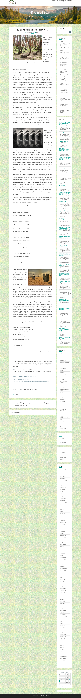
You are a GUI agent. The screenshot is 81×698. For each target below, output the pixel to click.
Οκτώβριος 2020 (63, 592)
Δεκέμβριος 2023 (63, 522)
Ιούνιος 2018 (62, 647)
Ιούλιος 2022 (62, 546)
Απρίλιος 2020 (62, 601)
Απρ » (62, 686)
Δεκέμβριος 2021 (63, 561)
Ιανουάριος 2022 (63, 559)
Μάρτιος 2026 (62, 478)
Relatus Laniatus (63, 355)
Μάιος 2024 (62, 511)
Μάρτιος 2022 (62, 555)
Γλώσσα (16, 394)
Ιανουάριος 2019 (63, 632)
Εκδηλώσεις (62, 372)
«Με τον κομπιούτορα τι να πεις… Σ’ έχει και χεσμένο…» (64, 54)
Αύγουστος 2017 (63, 658)
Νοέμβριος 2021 (63, 564)
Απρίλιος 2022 (62, 553)
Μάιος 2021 (62, 577)
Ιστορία (61, 392)
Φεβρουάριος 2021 (63, 583)
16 (59, 681)
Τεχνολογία (62, 421)
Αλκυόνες (61, 358)
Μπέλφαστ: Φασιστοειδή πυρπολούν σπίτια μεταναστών (64, 49)
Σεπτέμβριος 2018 (63, 640)
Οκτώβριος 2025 (63, 489)
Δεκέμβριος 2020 (63, 588)
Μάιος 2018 (62, 649)
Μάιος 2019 (62, 623)
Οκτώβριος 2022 (63, 542)
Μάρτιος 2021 (62, 581)
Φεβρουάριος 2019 (63, 629)
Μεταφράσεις (62, 399)
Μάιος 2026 (62, 474)
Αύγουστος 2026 (63, 469)
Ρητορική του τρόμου (64, 96)
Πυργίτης (38, 32)
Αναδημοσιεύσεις (63, 360)
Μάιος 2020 (62, 599)
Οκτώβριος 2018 (63, 638)
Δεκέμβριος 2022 (63, 537)
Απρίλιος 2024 (62, 513)
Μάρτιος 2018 (62, 654)
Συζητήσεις (62, 412)
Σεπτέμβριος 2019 (63, 616)
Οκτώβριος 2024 (63, 500)
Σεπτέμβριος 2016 (63, 665)
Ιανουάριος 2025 (63, 496)
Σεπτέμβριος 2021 (63, 568)
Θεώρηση (61, 384)
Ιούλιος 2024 (62, 507)
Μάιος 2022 (62, 551)
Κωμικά (61, 394)
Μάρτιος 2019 (62, 627)
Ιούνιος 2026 (62, 471)
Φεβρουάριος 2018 (63, 656)
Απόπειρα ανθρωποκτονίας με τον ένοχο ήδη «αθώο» (64, 89)
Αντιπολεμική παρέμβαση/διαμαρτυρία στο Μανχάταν (65, 99)
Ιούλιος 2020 (62, 594)
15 (69, 679)
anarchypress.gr (63, 457)
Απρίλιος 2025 (62, 493)
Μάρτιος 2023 (62, 533)
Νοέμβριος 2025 (63, 487)
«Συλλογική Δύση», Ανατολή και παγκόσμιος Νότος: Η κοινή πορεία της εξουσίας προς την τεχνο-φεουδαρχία (64, 60)
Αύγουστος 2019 (63, 619)
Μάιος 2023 (62, 529)
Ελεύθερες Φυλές (63, 374)
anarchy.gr (62, 459)
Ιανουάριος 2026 (63, 482)
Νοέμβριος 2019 (63, 612)
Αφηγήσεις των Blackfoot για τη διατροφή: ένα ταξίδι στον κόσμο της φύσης (21, 404)
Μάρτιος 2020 (62, 603)
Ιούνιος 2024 (62, 509)
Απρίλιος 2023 (62, 531)
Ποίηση (61, 404)
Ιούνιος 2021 (62, 575)
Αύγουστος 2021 (63, 570)
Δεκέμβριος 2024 (63, 498)
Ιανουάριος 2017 (63, 662)
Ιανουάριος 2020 (63, 608)
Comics (61, 353)
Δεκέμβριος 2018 (63, 634)
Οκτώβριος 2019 (63, 614)
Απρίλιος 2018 (62, 651)
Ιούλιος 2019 (62, 621)
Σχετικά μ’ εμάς (63, 438)
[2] (24, 171)
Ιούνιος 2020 (62, 597)
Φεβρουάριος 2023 (63, 535)
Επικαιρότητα (62, 377)
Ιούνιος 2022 (62, 548)
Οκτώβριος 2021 (63, 566)
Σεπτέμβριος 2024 (63, 502)
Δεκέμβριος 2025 (63, 485)
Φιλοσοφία (62, 424)
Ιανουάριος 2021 (63, 586)
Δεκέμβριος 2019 (63, 610)
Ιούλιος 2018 (62, 645)
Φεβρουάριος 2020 (63, 605)
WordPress (43, 695)
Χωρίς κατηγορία (63, 428)
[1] (13, 361)
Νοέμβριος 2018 (63, 636)
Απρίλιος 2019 (62, 625)
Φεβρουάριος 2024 (63, 518)
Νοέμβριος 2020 (63, 590)
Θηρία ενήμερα (62, 387)
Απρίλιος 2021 (62, 579)
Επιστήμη (62, 379)
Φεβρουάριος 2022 (63, 557)
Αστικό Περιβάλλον (63, 366)
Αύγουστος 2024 (63, 504)
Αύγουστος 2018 (63, 643)
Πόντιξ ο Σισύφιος (63, 407)
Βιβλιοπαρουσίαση (63, 368)
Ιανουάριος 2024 (63, 520)
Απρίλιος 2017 (62, 660)
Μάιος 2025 (62, 491)
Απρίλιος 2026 (62, 476)
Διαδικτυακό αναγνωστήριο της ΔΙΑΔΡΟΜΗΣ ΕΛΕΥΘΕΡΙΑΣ (64, 454)
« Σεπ (60, 686)
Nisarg (51, 695)
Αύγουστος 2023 (63, 526)
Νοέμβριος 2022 (63, 540)
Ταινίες (61, 419)
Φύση (61, 426)
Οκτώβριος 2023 (63, 524)
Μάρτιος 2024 (62, 515)
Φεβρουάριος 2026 (63, 480)
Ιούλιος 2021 (62, 572)
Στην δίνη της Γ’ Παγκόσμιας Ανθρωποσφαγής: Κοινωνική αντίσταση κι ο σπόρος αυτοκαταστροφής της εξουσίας (65, 82)
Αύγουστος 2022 (63, 544)
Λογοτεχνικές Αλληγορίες (64, 397)
